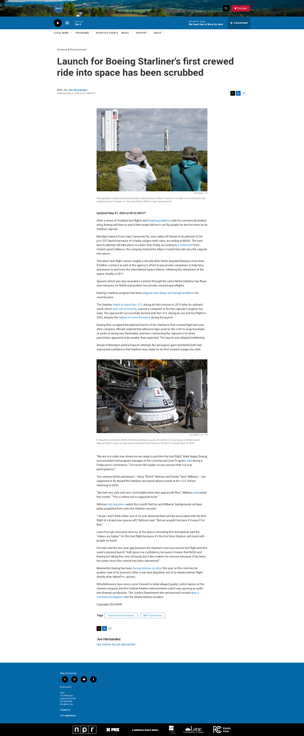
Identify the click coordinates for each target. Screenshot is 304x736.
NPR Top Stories (152, 615)
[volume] (67, 23)
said (189, 460)
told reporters (116, 504)
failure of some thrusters (134, 317)
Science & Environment (72, 49)
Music (125, 33)
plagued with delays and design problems (168, 293)
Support (141, 33)
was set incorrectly (125, 309)
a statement (185, 245)
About (158, 33)
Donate (242, 8)
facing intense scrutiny (147, 568)
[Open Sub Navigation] (71, 33)
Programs (82, 33)
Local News (61, 33)
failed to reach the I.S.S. (128, 304)
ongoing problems (159, 220)
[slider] (72, 23)
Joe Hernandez (77, 90)
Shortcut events (107, 33)
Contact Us (65, 710)
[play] (57, 23)
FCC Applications (68, 715)
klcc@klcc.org (66, 704)
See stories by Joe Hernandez (116, 644)
